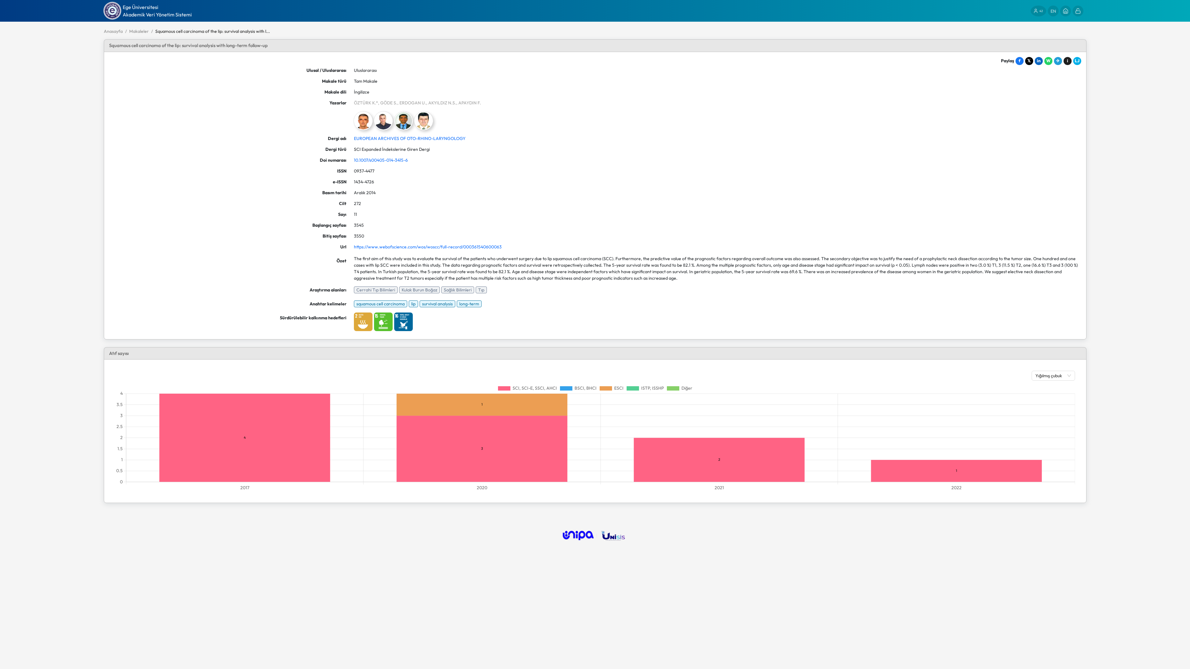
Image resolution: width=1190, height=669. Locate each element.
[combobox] (1050, 375)
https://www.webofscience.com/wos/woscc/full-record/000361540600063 (428, 247)
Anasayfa (113, 31)
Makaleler (139, 31)
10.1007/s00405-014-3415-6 (381, 160)
